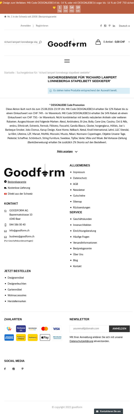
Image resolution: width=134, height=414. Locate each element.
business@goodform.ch (21, 236)
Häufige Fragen (81, 237)
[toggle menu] (67, 61)
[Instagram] (17, 369)
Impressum (79, 172)
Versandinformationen (85, 243)
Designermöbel (16, 278)
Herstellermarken (17, 301)
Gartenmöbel (15, 290)
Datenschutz (80, 178)
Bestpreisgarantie (47, 17)
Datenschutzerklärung (81, 341)
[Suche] (40, 42)
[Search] (23, 42)
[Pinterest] (26, 369)
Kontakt (77, 266)
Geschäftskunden (82, 219)
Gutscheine (79, 196)
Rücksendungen (81, 207)
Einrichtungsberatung (84, 231)
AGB (75, 184)
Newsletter (79, 190)
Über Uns (78, 254)
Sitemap (77, 202)
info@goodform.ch (19, 230)
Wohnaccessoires (17, 295)
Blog (75, 260)
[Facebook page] (8, 369)
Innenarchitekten (82, 225)
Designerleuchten (17, 284)
